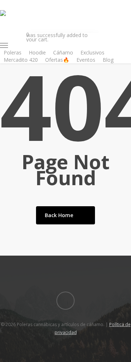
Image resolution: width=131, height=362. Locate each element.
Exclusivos (92, 52)
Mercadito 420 (21, 59)
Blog (108, 59)
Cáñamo (63, 52)
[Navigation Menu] (49, 45)
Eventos (85, 59)
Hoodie (37, 52)
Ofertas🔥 (57, 59)
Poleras (12, 52)
